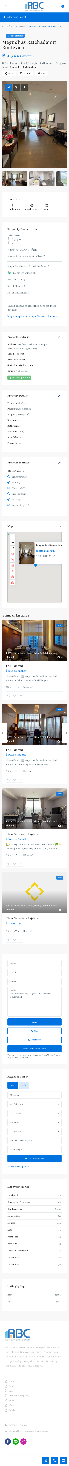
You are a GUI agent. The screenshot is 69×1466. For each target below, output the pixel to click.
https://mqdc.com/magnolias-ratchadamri (32, 316)
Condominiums (18, 26)
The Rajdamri (15, 666)
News (12, 1400)
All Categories (17, 1104)
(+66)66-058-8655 (18, 1425)
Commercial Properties (18, 1202)
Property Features (18, 462)
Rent (9, 1294)
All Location (16, 1113)
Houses (11, 1222)
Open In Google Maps (19, 377)
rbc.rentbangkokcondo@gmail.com (28, 1431)
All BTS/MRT (16, 1131)
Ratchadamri (31, 67)
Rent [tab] (12, 1085)
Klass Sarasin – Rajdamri (23, 834)
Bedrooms (15, 1122)
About (12, 1405)
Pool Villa (12, 1243)
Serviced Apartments (17, 1250)
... (49, 680)
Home (5, 26)
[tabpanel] (34, 1130)
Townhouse (13, 1264)
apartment (12, 1195)
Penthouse (12, 1236)
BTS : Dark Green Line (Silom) (24, 653)
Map (10, 526)
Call (36, 1030)
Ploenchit (16, 67)
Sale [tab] (24, 1085)
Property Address (18, 337)
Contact (13, 1410)
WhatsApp (36, 1039)
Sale (9, 1301)
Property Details (17, 395)
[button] (42, 569)
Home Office (13, 1216)
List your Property (19, 1395)
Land (9, 1229)
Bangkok (28, 365)
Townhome (13, 1257)
